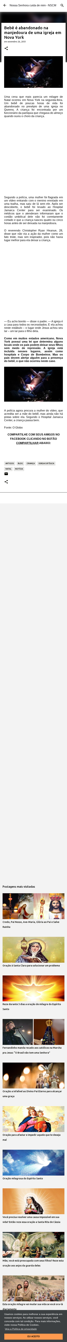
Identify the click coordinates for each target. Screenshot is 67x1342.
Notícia (19, 469)
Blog (20, 463)
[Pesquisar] (62, 5)
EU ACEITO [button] (33, 1336)
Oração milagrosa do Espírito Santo (23, 1178)
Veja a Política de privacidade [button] (21, 1329)
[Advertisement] (33, 155)
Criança (31, 463)
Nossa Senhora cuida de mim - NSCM (33, 5)
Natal (8, 469)
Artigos (9, 463)
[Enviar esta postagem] (6, 475)
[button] (6, 48)
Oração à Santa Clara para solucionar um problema (31, 965)
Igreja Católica (46, 463)
